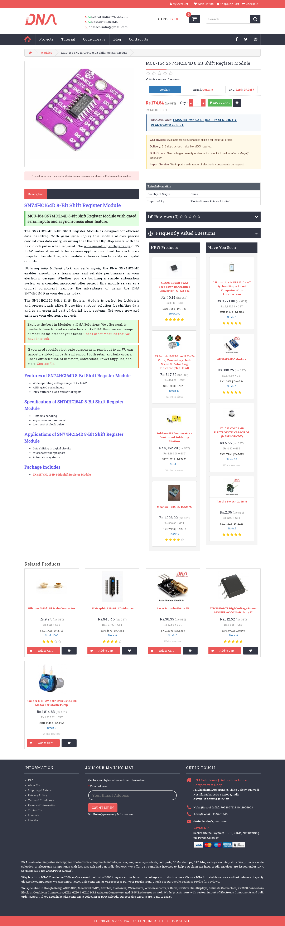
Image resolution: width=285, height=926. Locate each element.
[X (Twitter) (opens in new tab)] (246, 39)
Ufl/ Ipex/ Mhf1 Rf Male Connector (51, 608)
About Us (34, 785)
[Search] (255, 19)
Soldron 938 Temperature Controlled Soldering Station (174, 437)
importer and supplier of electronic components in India (80, 862)
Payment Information (42, 805)
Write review (174, 396)
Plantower (119, 888)
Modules (46, 53)
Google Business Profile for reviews (195, 881)
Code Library (94, 39)
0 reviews (174, 79)
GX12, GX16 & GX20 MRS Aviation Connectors (94, 892)
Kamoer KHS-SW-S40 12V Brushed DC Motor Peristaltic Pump (52, 703)
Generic (207, 89)
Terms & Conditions (41, 800)
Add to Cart (221, 102)
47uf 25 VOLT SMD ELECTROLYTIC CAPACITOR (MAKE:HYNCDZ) (232, 432)
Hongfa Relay (53, 888)
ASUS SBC (70, 888)
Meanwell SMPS (89, 888)
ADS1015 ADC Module (231, 359)
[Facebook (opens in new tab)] (236, 39)
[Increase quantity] (203, 103)
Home (27, 39)
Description (35, 194)
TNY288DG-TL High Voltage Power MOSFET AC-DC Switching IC (233, 610)
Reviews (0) (166, 216)
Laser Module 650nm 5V (173, 608)
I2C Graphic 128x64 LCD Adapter (112, 608)
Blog (117, 39)
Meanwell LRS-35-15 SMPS (174, 507)
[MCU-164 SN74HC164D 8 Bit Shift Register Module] (81, 114)
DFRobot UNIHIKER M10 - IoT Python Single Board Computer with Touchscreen (231, 288)
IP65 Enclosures (141, 892)
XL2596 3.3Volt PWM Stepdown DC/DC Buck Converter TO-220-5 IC (174, 287)
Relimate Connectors (222, 888)
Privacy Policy (37, 795)
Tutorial (68, 39)
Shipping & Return (40, 790)
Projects (46, 39)
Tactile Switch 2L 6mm (231, 501)
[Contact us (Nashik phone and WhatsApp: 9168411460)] (88, 22)
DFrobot (106, 888)
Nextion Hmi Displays (192, 888)
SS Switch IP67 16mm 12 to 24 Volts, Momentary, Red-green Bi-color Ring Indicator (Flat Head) (174, 362)
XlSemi (172, 888)
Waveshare (135, 888)
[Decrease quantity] (191, 103)
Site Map (33, 820)
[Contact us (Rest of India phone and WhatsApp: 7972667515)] (88, 17)
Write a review (157, 79)
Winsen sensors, (156, 888)
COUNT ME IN (103, 807)
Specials (33, 815)
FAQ (30, 780)
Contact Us (138, 39)
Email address (98, 786)
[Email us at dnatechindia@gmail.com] (87, 27)
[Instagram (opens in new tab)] (256, 39)
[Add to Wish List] (237, 103)
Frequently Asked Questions (185, 233)
